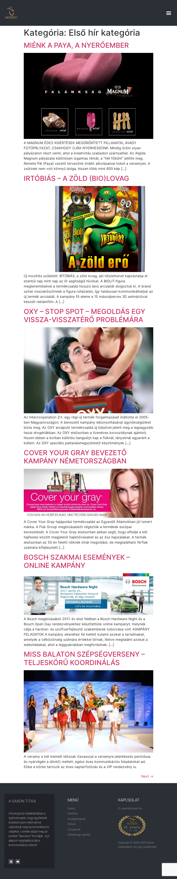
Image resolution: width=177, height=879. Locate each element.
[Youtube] (17, 861)
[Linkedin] (11, 861)
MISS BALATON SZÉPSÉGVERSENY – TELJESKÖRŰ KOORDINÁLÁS (84, 658)
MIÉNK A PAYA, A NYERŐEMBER (76, 45)
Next (147, 776)
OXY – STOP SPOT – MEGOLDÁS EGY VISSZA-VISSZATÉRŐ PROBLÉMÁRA (84, 315)
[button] (169, 13)
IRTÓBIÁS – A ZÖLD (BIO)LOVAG (76, 178)
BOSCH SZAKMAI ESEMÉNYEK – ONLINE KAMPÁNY (77, 561)
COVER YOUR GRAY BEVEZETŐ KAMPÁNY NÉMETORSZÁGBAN (75, 457)
